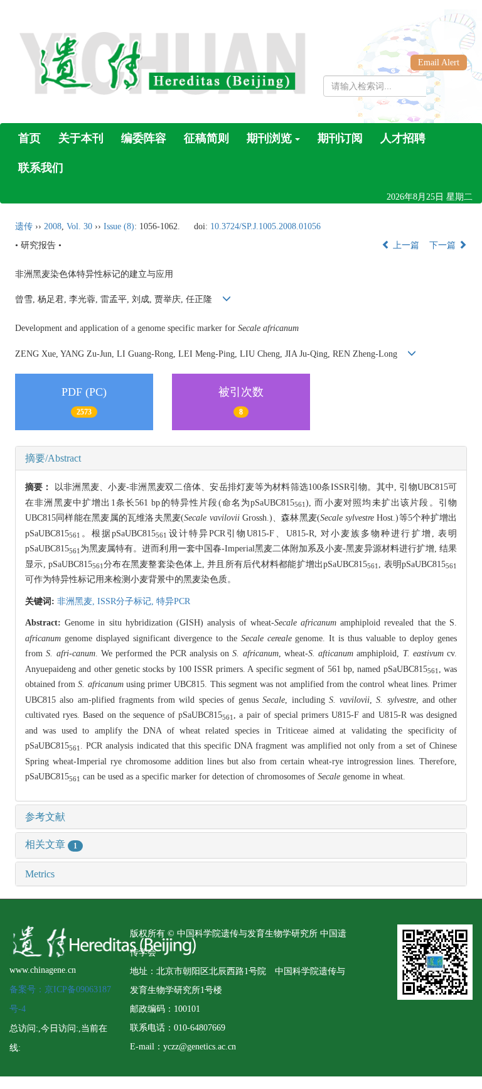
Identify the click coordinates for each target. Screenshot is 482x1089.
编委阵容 (143, 138)
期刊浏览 (269, 138)
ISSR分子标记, (126, 601)
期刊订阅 (340, 138)
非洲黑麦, (77, 601)
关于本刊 (81, 138)
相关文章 (51, 844)
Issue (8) (119, 226)
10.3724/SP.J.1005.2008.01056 (265, 226)
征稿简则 (206, 138)
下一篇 (443, 245)
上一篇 (404, 245)
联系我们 (40, 167)
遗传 (24, 226)
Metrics (40, 874)
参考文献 (45, 816)
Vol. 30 (79, 226)
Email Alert (438, 62)
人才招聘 (403, 138)
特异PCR (173, 601)
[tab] (241, 458)
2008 (53, 226)
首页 (29, 138)
